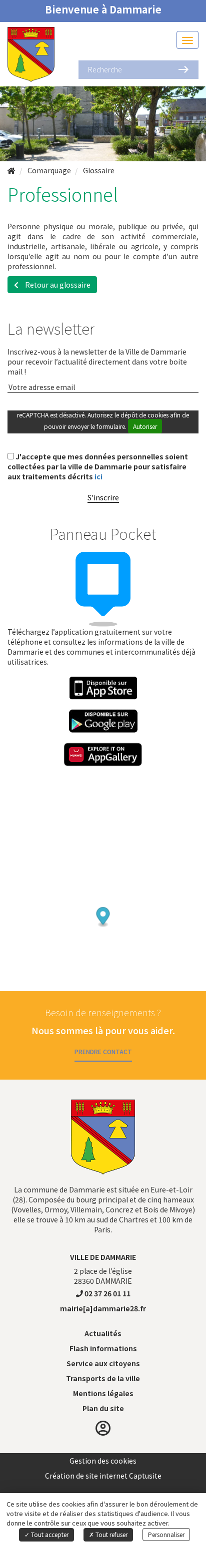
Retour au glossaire (57, 285)
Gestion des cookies (103, 1461)
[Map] (103, 896)
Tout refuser (111, 1534)
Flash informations (103, 1348)
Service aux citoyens (103, 1363)
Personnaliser (166, 1534)
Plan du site (103, 1408)
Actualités (103, 1333)
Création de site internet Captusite (103, 1476)
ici (98, 476)
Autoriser (145, 426)
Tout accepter (49, 1534)
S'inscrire (103, 497)
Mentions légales (103, 1393)
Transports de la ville (103, 1378)
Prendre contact (103, 1051)
